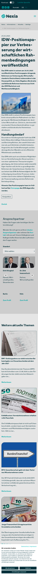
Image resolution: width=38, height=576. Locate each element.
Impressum (33, 546)
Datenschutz (25, 546)
